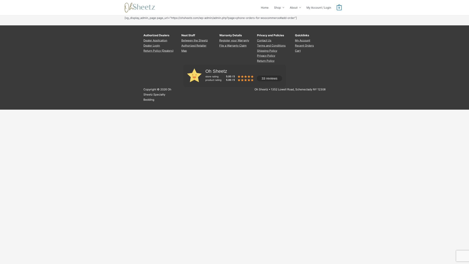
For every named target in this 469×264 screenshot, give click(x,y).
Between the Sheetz (194, 40)
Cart (298, 50)
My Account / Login (318, 7)
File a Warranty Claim (233, 45)
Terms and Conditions (271, 45)
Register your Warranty (234, 40)
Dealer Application (155, 40)
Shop (277, 7)
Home (265, 7)
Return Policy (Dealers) (158, 50)
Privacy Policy (266, 55)
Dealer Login (151, 45)
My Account (302, 40)
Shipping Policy (267, 50)
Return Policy (265, 61)
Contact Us (264, 40)
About (294, 7)
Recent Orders (304, 45)
